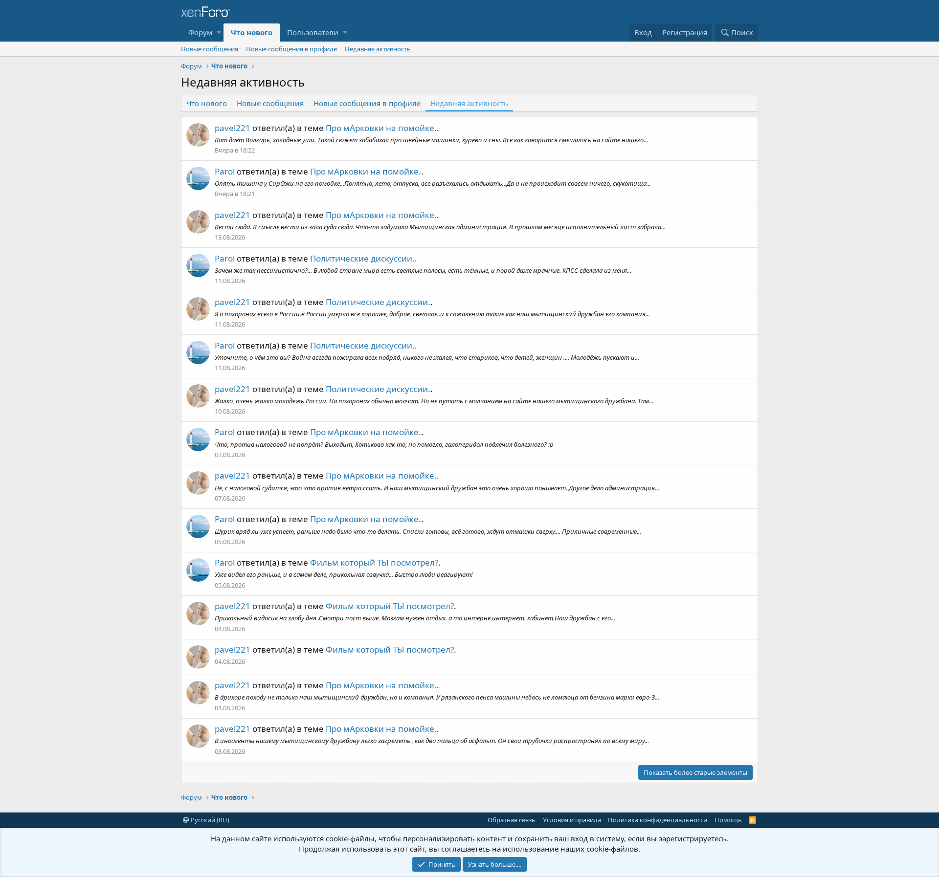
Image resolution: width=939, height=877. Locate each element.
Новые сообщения (209, 48)
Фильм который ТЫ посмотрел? (374, 562)
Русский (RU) (209, 819)
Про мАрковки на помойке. (381, 127)
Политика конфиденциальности (657, 819)
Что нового (251, 32)
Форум (200, 32)
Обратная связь (512, 819)
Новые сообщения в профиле (291, 48)
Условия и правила (572, 819)
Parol (225, 171)
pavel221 (232, 127)
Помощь (728, 819)
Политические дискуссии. (362, 258)
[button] (219, 32)
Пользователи (312, 32)
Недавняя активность (378, 48)
